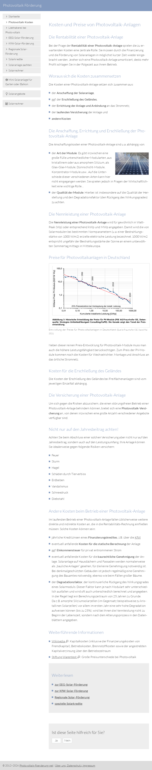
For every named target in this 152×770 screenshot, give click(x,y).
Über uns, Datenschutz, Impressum (75, 765)
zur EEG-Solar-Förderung (71, 684)
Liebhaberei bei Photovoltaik (15, 30)
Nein (67, 740)
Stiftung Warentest (64, 657)
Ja (56, 740)
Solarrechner (16, 70)
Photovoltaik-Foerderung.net (36, 765)
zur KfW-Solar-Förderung (71, 690)
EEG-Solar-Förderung (21, 37)
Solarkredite (15, 59)
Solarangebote (16, 93)
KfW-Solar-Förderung (21, 43)
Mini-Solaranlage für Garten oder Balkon (18, 82)
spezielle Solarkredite (68, 703)
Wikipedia (59, 641)
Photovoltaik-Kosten (20, 22)
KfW (138, 537)
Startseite (14, 16)
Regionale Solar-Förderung (72, 697)
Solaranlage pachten (20, 64)
